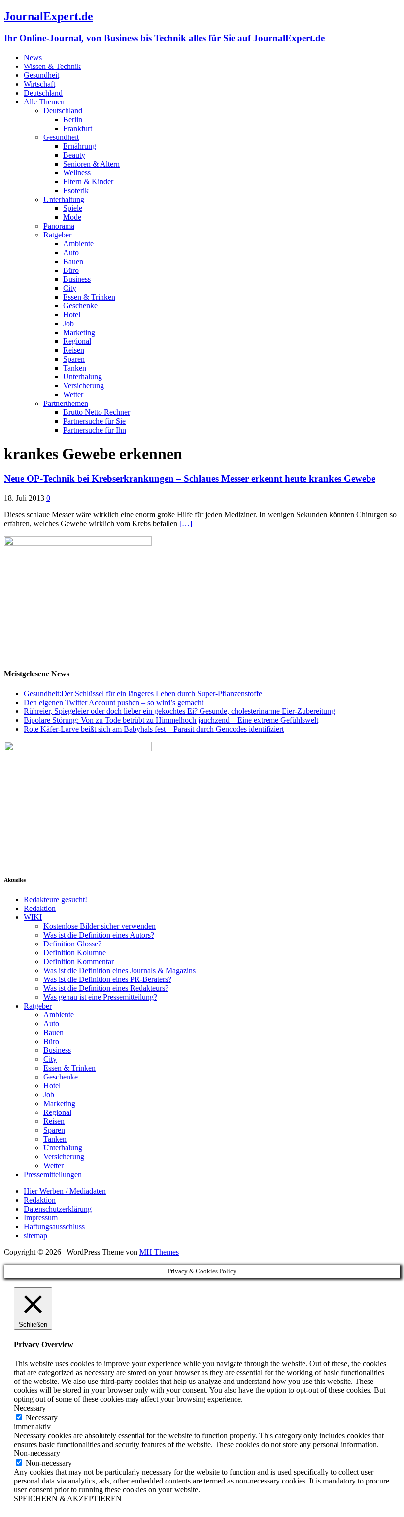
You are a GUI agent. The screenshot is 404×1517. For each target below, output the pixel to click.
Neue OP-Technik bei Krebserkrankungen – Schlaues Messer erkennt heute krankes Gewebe (189, 478)
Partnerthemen (65, 403)
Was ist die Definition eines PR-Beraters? (107, 979)
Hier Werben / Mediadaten (65, 1191)
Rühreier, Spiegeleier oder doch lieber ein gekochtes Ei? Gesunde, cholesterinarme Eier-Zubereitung (179, 711)
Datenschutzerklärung (58, 1209)
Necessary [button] (30, 1408)
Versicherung (83, 385)
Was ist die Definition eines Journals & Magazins (119, 970)
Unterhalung (82, 376)
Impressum (41, 1218)
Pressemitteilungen (53, 1174)
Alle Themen (44, 102)
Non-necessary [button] (37, 1453)
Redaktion (40, 908)
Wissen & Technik (52, 66)
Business (77, 279)
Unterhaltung (63, 199)
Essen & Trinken (89, 297)
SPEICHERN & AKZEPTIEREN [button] (68, 1498)
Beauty (74, 155)
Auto (71, 252)
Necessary (42, 1418)
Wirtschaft (39, 84)
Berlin (72, 119)
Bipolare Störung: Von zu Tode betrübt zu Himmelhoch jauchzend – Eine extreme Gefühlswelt (171, 720)
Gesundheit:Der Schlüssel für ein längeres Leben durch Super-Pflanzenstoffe (143, 693)
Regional (77, 341)
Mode (72, 217)
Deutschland (43, 93)
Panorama (58, 226)
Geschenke (80, 306)
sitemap (35, 1235)
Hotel (71, 314)
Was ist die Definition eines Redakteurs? (105, 988)
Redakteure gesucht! (55, 899)
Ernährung (79, 146)
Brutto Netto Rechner (96, 412)
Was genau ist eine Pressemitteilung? (100, 997)
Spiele (72, 208)
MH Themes (159, 1252)
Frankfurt (77, 128)
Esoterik (76, 190)
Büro (71, 270)
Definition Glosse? (72, 944)
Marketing (79, 332)
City (69, 288)
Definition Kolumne (74, 952)
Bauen (73, 261)
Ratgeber (57, 235)
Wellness (77, 173)
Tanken (74, 368)
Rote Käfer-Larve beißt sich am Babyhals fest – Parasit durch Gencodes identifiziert (154, 729)
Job (68, 323)
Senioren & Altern (91, 164)
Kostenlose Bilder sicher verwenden (99, 926)
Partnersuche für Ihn (94, 430)
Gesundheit (41, 75)
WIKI (33, 917)
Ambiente (78, 243)
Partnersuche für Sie (94, 421)
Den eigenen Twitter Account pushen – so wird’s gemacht (113, 702)
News (33, 57)
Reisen (73, 350)
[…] (185, 523)
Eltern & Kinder (88, 181)
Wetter (73, 394)
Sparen (74, 359)
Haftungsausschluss (54, 1226)
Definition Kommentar (78, 961)
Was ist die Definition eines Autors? (98, 935)
